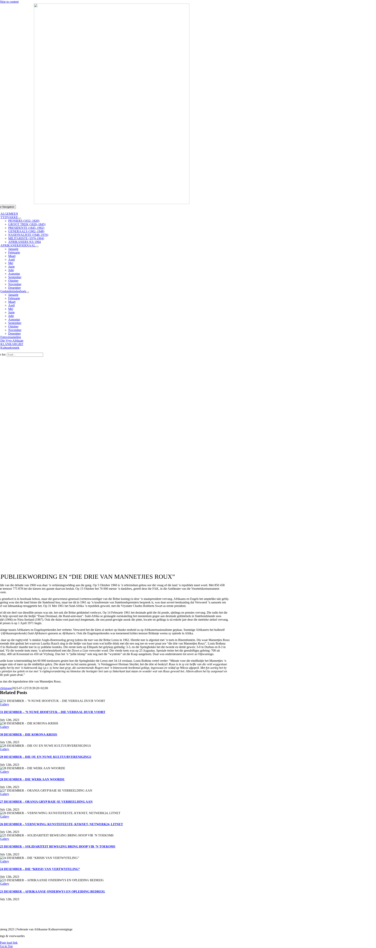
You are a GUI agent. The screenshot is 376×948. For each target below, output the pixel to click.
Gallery (4, 704)
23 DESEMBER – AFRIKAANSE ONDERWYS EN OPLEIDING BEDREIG (52, 891)
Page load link (9, 942)
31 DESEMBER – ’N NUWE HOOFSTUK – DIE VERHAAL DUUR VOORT (52, 712)
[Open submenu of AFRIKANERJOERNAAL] (37, 246)
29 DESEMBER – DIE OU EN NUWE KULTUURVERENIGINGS (45, 756)
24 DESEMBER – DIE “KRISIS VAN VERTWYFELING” (40, 869)
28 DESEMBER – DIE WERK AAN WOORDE (32, 779)
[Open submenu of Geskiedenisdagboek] (27, 292)
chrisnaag (6, 688)
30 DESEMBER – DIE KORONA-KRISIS (28, 734)
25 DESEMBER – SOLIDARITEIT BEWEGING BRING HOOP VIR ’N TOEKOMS (57, 846)
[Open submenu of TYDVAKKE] (19, 218)
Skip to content (9, 1)
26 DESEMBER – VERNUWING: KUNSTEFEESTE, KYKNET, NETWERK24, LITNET (61, 824)
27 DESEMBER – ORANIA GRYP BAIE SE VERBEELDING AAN (46, 801)
